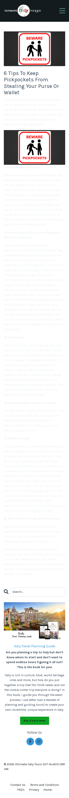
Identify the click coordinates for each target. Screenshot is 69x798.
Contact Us (17, 785)
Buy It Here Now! (35, 720)
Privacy (34, 789)
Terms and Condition (44, 785)
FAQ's (21, 789)
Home (48, 789)
